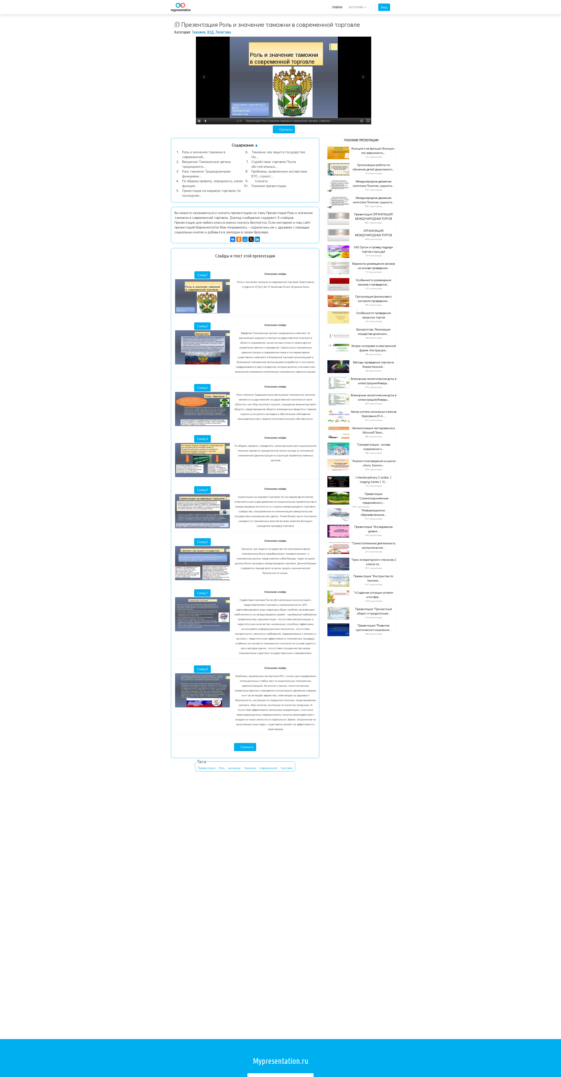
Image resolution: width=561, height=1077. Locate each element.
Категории (356, 7)
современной (268, 768)
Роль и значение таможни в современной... (203, 154)
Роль (222, 768)
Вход (384, 7)
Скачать (285, 129)
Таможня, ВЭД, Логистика (211, 32)
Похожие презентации (268, 185)
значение (234, 768)
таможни (250, 768)
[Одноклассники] (238, 239)
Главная (337, 7)
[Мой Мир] (245, 239)
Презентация (206, 768)
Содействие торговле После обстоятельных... (273, 164)
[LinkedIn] (257, 239)
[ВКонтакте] (232, 239)
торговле (286, 768)
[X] (251, 239)
